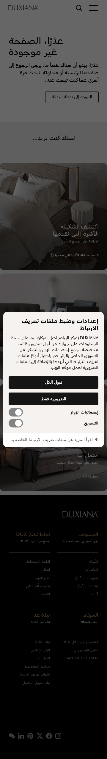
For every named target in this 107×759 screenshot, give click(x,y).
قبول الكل (53, 382)
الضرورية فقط (53, 398)
